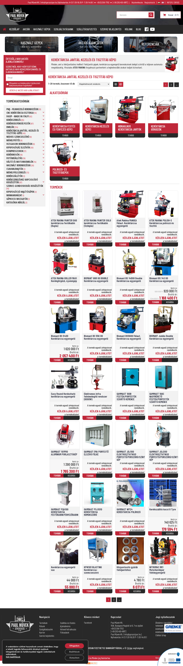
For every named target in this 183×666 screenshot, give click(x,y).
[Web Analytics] (91, 663)
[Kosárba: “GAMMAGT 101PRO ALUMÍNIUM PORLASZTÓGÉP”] (72, 477)
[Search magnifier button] (151, 14)
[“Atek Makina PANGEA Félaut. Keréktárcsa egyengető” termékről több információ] (137, 246)
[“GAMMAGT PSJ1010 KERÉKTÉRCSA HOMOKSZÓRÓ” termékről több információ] (105, 535)
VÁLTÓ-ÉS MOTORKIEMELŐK (19, 161)
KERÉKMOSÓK (13, 154)
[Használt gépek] (31, 44)
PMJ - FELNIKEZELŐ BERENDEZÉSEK (22, 109)
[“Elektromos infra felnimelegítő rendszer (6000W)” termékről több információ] (105, 419)
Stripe (129, 648)
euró (176, 2)
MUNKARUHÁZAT (14, 195)
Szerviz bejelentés (110, 29)
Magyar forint (170, 2)
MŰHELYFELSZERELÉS (16, 172)
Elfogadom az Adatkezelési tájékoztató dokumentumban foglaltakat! (24, 84)
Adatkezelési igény (163, 631)
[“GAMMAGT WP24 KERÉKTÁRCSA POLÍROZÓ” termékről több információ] (137, 535)
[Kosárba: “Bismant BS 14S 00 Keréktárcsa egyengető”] (170, 303)
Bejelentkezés (137, 2)
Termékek (43, 622)
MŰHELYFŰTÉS (13, 140)
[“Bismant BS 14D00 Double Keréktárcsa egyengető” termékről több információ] (137, 303)
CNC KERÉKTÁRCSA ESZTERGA (20, 112)
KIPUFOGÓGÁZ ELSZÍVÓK (18, 147)
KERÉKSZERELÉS (13, 120)
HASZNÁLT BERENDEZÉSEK (18, 165)
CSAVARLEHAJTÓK (14, 169)
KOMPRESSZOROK (14, 151)
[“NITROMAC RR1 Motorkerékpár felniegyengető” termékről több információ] (170, 592)
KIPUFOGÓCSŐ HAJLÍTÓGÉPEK (20, 191)
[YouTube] (152, 29)
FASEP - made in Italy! (17, 116)
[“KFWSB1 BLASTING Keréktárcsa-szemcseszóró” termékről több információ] (105, 592)
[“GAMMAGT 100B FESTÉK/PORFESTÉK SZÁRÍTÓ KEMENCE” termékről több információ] (137, 419)
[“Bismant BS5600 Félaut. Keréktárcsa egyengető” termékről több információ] (137, 361)
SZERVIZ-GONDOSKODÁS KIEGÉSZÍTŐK (24, 186)
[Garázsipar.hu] (17, 21)
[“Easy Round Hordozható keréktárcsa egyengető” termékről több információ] (72, 419)
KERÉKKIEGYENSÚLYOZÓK (18, 123)
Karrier (42, 632)
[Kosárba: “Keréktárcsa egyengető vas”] (72, 592)
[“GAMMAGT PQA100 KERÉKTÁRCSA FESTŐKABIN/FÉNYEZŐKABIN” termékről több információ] (72, 535)
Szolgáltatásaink (63, 29)
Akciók (26, 29)
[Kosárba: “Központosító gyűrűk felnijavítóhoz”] (137, 592)
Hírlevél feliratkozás (68, 629)
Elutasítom (74, 657)
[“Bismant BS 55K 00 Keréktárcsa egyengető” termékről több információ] (105, 361)
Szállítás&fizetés (87, 29)
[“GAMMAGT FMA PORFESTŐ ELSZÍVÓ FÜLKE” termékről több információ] (105, 477)
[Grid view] (115, 84)
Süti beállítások (13, 657)
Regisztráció (150, 2)
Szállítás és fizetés (67, 622)
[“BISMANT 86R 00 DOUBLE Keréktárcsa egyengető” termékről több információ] (105, 303)
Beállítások (74, 651)
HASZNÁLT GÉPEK (41, 29)
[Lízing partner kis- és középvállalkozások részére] (174, 630)
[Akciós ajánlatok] (91, 44)
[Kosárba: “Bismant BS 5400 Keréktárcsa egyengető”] (72, 361)
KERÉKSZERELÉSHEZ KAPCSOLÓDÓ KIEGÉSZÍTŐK (22, 181)
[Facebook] (146, 29)
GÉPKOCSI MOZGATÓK (17, 199)
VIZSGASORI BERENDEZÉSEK (19, 144)
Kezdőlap (14, 29)
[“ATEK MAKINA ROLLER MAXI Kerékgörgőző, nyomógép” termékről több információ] (72, 303)
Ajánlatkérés (65, 626)
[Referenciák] (150, 44)
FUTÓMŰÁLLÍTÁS (14, 158)
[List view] (120, 84)
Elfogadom (74, 645)
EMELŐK (10, 127)
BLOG (138, 29)
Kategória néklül (15, 202)
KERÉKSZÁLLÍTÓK (14, 176)
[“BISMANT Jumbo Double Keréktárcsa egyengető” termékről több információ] (170, 361)
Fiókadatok (64, 632)
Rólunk (129, 29)
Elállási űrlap (161, 635)
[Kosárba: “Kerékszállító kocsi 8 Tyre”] (170, 535)
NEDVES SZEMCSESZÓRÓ (17, 136)
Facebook (88, 622)
